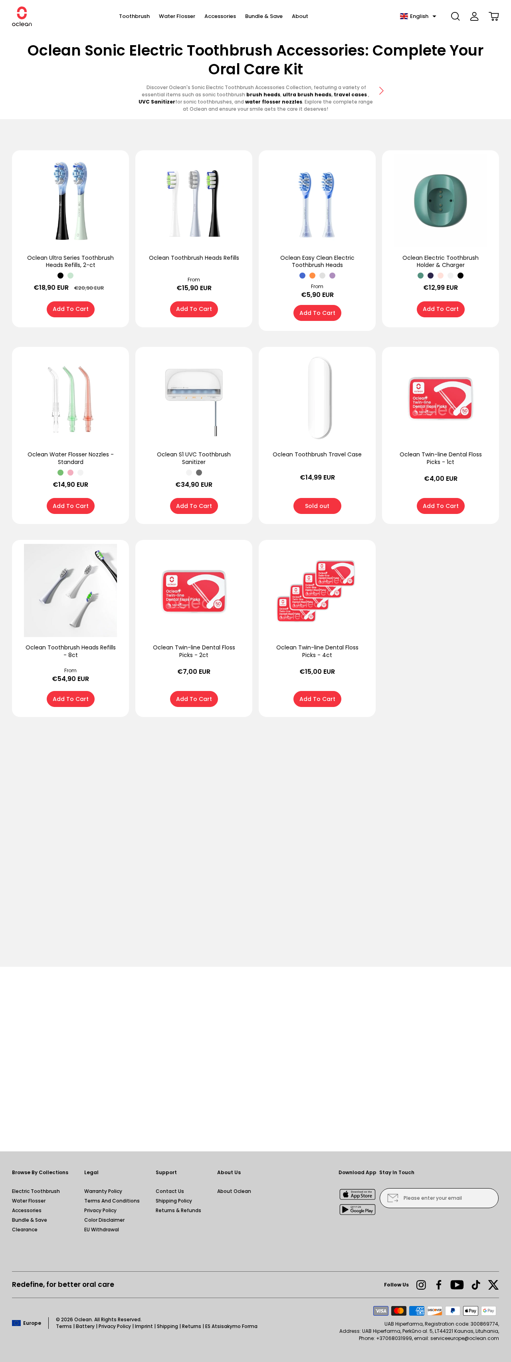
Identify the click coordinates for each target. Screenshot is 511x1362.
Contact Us (170, 1191)
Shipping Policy (174, 1200)
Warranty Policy (103, 1191)
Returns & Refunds (178, 1210)
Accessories (27, 1210)
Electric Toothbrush (36, 1191)
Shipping (167, 1326)
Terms (64, 1326)
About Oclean (234, 1191)
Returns (191, 1326)
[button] (418, 16)
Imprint (144, 1326)
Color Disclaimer (104, 1220)
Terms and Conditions (112, 1200)
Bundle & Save (29, 1220)
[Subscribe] (392, 1198)
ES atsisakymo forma (231, 1326)
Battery (85, 1326)
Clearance (25, 1229)
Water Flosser (29, 1200)
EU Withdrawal (101, 1229)
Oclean (83, 1319)
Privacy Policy (100, 1210)
